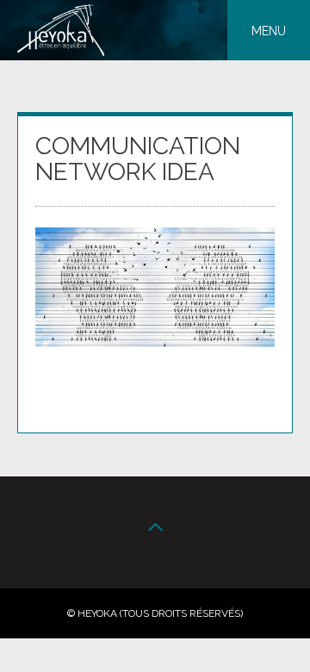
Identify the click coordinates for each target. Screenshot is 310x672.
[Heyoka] (60, 51)
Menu (268, 31)
